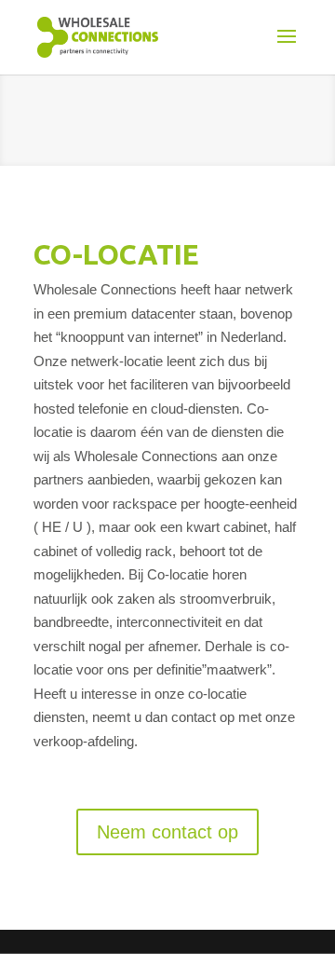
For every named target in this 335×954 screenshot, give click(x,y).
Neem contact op (167, 832)
